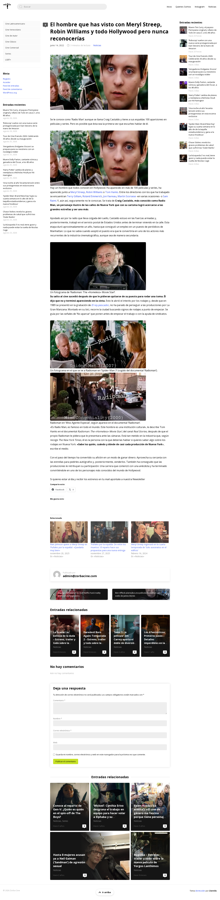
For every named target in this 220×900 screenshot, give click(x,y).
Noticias (212, 6)
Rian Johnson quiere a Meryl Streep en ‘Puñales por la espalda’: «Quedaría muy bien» (68, 547)
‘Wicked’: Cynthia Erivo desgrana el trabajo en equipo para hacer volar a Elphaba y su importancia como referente (109, 807)
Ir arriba (106, 892)
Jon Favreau (109, 196)
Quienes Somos (183, 6)
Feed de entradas (11, 85)
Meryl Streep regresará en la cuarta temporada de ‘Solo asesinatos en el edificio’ (148, 547)
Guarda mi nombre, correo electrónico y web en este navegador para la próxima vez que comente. (100, 754)
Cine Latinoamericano (15, 23)
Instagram (200, 6)
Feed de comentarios (12, 89)
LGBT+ (8, 59)
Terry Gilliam (74, 196)
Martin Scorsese (127, 196)
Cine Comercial (12, 47)
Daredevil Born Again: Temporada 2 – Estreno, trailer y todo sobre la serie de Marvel (95, 636)
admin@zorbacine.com (80, 576)
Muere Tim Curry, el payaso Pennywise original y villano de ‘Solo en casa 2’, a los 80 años (21, 113)
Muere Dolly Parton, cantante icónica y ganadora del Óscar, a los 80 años (20, 160)
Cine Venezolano (13, 29)
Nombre (57, 718)
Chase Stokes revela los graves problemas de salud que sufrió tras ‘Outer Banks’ (19, 214)
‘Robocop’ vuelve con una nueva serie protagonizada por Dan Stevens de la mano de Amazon (20, 126)
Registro (6, 78)
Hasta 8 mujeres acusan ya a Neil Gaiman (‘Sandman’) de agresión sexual (90, 856)
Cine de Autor (11, 35)
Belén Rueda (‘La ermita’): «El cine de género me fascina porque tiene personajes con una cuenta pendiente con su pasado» (150, 807)
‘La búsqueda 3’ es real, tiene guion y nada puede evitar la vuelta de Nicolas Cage (20, 227)
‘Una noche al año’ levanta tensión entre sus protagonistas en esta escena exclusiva (21, 185)
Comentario (59, 700)
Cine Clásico (10, 41)
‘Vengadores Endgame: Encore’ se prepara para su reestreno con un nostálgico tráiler (18, 149)
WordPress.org (10, 92)
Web (55, 742)
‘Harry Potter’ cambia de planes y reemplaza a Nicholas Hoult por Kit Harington (18, 172)
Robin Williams (94, 192)
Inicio (169, 6)
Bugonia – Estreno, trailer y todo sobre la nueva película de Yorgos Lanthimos (150, 856)
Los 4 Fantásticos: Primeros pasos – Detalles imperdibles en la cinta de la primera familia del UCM (155, 636)
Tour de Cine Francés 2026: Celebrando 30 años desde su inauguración (20, 137)
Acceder (6, 82)
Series (8, 53)
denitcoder (200, 890)
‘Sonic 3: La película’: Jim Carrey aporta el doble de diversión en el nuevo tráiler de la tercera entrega (125, 636)
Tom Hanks (111, 192)
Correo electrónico (62, 730)
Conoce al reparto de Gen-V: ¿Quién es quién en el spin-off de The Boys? (69, 807)
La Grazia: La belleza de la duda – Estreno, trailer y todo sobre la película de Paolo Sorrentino (64, 636)
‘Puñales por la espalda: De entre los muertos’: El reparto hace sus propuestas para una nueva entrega (108, 547)
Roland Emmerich (92, 196)
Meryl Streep (77, 192)
